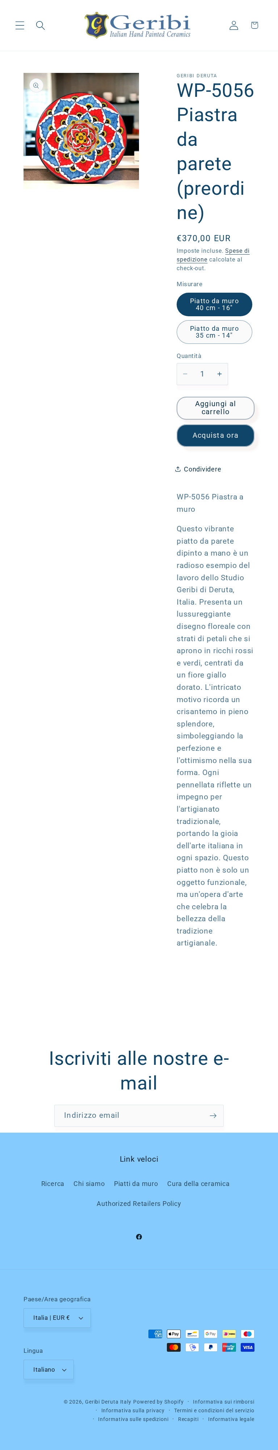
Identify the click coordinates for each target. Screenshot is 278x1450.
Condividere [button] (203, 469)
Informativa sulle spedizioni (133, 1419)
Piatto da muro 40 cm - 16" (214, 304)
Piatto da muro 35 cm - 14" (214, 332)
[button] (19, 25)
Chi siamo (89, 1183)
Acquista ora (216, 435)
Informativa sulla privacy (133, 1410)
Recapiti (188, 1419)
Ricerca (52, 1183)
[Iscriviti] (213, 1116)
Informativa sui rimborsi (223, 1402)
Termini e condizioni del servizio (214, 1410)
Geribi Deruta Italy (108, 1402)
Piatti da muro (136, 1183)
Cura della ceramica (198, 1183)
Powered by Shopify (158, 1402)
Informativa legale (231, 1419)
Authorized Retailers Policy (139, 1203)
